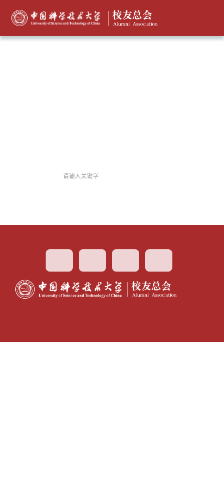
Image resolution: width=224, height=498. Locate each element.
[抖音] (125, 260)
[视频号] (92, 260)
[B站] (59, 260)
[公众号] (158, 260)
